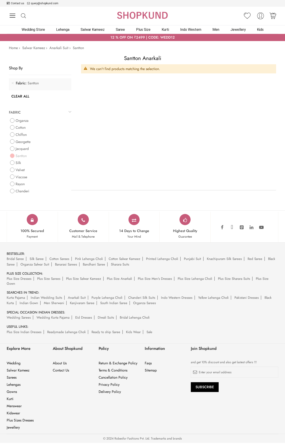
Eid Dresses (83, 317)
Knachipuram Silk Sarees (224, 258)
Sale (149, 332)
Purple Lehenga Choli (107, 297)
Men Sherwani (54, 303)
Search (23, 16)
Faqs (148, 363)
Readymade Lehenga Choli (66, 332)
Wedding (13, 363)
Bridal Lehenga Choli (135, 317)
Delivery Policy (110, 392)
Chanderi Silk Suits (141, 297)
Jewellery (13, 427)
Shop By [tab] (16, 68)
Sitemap (151, 370)
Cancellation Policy (113, 378)
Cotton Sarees (59, 258)
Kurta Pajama (16, 297)
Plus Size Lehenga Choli (195, 278)
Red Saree (255, 258)
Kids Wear (133, 332)
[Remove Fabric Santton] (12, 83)
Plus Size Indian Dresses (24, 332)
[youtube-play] (261, 227)
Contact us (17, 3)
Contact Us (61, 370)
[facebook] (222, 227)
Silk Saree (37, 258)
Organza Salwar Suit (34, 264)
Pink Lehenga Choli (89, 258)
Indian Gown (29, 303)
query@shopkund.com (44, 3)
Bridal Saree (15, 258)
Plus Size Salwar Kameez (83, 278)
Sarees (11, 378)
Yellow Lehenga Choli (213, 297)
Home (13, 47)
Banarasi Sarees (66, 264)
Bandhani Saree (94, 264)
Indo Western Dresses (176, 297)
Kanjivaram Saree (82, 303)
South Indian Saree (113, 303)
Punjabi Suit (192, 258)
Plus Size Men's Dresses (155, 278)
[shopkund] (142, 15)
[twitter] (232, 227)
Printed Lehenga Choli (162, 258)
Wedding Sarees (19, 317)
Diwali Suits (106, 317)
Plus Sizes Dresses (20, 420)
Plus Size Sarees (48, 278)
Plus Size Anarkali (119, 278)
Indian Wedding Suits (46, 297)
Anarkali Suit (58, 47)
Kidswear (13, 413)
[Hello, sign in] (260, 17)
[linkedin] (251, 227)
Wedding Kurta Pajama (53, 317)
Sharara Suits (120, 264)
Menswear (14, 406)
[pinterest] (241, 227)
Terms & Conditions (113, 370)
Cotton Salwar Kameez (124, 258)
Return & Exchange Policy (118, 363)
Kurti (10, 399)
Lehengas (13, 385)
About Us (60, 363)
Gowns (12, 392)
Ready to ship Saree (106, 332)
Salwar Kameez (33, 47)
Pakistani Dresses (246, 297)
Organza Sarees (144, 303)
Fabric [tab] (15, 112)
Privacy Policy (109, 385)
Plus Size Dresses (19, 278)
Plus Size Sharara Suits (234, 278)
